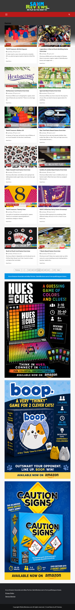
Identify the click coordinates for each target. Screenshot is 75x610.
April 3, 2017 (52, 93)
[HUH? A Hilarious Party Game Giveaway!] (54, 196)
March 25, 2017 (51, 212)
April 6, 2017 (51, 54)
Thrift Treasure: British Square (16, 49)
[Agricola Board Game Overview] (54, 77)
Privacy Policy (9, 593)
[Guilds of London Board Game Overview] (54, 157)
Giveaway (14, 86)
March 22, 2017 (52, 254)
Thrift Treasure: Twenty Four (16, 209)
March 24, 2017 (18, 254)
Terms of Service (10, 596)
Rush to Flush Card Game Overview (18, 251)
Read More (8, 61)
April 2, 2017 (17, 133)
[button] (6, 14)
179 (54, 270)
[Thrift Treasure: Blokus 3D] (21, 117)
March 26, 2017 (18, 212)
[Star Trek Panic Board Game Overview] (54, 117)
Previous (17, 270)
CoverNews (49, 607)
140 (45, 270)
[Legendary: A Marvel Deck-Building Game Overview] (54, 36)
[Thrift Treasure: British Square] (21, 36)
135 (29, 270)
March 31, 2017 (51, 133)
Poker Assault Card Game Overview (18, 170)
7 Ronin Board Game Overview (50, 251)
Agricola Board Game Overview (50, 91)
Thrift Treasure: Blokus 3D (15, 130)
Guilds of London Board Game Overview (53, 170)
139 (42, 270)
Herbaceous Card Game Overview (17, 91)
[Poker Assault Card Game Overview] (21, 157)
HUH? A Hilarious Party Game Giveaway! (53, 209)
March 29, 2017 (18, 172)
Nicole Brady (44, 93)
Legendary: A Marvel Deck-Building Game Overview (54, 50)
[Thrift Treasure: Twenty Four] (21, 196)
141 (48, 270)
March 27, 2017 (51, 172)
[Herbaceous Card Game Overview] (21, 77)
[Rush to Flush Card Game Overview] (21, 238)
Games (8, 44)
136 (32, 270)
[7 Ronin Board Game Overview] (54, 238)
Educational (10, 204)
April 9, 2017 (17, 52)
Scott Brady (10, 52)
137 (35, 270)
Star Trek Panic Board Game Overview (52, 130)
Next (58, 270)
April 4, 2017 (17, 93)
